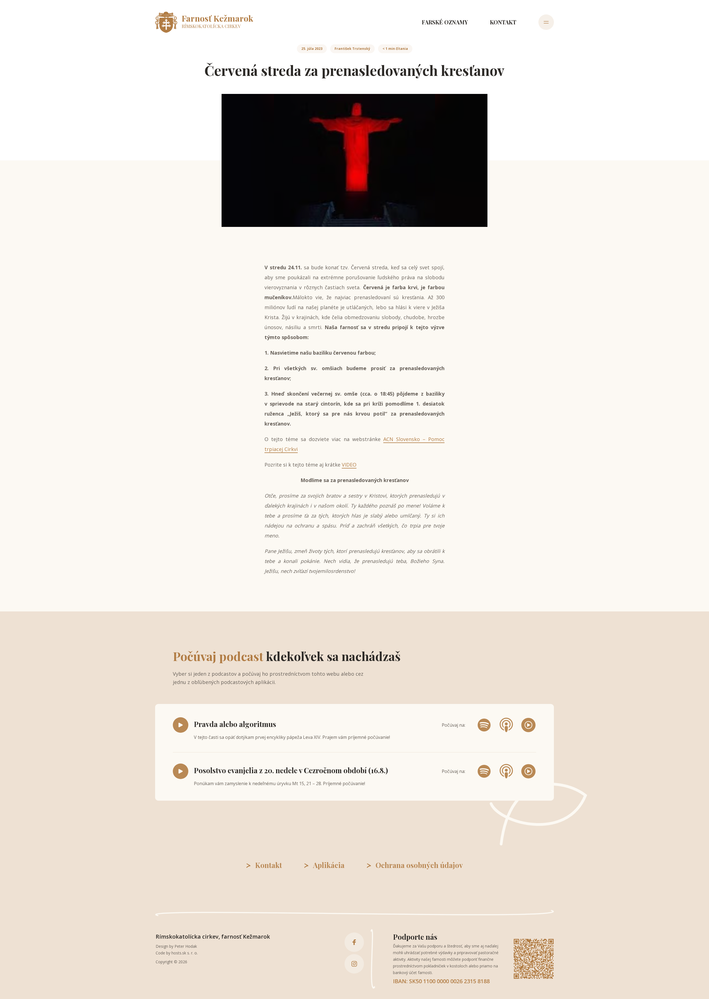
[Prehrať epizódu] (180, 725)
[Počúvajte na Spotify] (484, 725)
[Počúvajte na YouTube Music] (528, 725)
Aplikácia (329, 865)
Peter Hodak (185, 946)
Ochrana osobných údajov (419, 865)
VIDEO (349, 464)
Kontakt (503, 22)
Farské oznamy (445, 22)
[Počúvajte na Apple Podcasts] (506, 725)
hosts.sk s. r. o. (184, 953)
